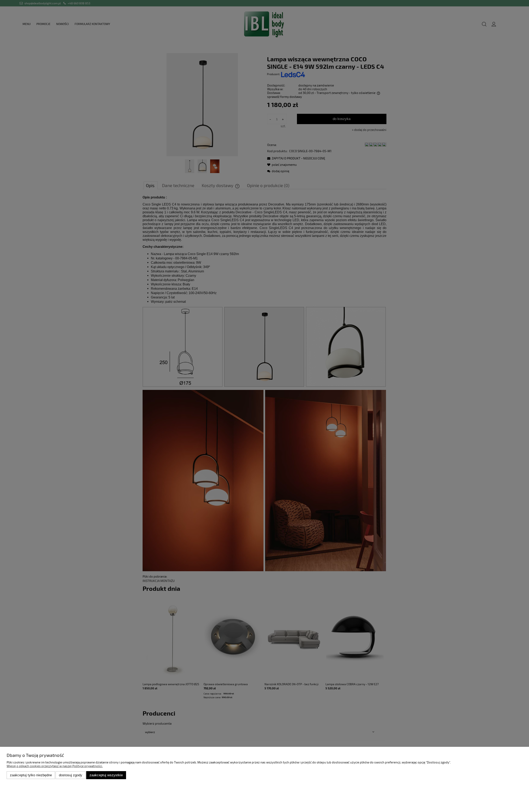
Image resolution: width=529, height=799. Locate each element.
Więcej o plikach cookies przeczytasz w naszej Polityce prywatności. (55, 766)
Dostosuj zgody (70, 775)
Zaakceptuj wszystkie (106, 775)
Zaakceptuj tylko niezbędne (31, 775)
